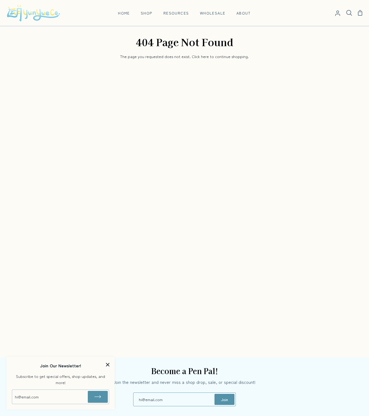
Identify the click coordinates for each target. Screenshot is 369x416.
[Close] (108, 364)
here (205, 56)
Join (224, 399)
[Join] (98, 397)
